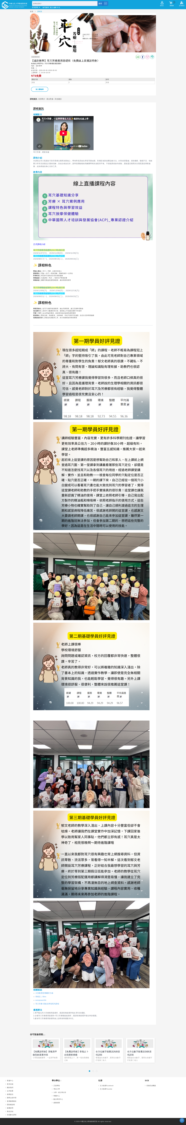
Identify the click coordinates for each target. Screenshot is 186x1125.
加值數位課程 (11, 1115)
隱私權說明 (11, 1104)
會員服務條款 (11, 1101)
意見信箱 (10, 1084)
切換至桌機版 (151, 1085)
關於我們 (10, 1087)
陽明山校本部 (11, 1098)
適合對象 (49, 99)
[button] (89, 1071)
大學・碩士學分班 (59, 1092)
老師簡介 (41, 99)
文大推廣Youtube (106, 1089)
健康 (55, 7)
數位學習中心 (58, 1099)
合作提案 (10, 1091)
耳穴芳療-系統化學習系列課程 (47, 1004)
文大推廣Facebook (106, 1085)
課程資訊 (33, 99)
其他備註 (58, 99)
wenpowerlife (40, 1000)
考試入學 (56, 1089)
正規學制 (56, 1085)
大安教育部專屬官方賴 (44, 993)
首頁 (32, 11)
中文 (58, 7)
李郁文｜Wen (40, 997)
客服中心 (10, 1080)
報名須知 (10, 1111)
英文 (51, 7)
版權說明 (10, 1108)
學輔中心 (56, 1096)
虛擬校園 (56, 1103)
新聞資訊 (10, 1094)
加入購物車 (40, 89)
